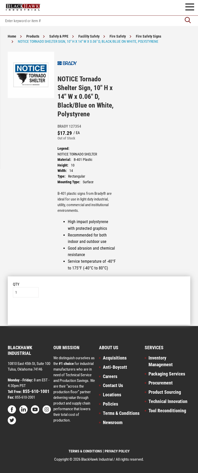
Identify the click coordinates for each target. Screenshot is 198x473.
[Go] (188, 20)
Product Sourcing (164, 392)
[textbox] (99, 21)
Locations (112, 394)
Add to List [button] (99, 313)
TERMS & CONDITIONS (85, 451)
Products (32, 36)
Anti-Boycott (115, 367)
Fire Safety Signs (148, 36)
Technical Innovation (167, 401)
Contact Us (113, 385)
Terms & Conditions (121, 413)
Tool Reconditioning (167, 410)
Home (12, 36)
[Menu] (189, 7)
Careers (110, 376)
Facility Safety (89, 36)
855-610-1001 (36, 391)
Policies (110, 404)
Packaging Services (166, 373)
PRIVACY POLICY (117, 451)
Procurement (160, 383)
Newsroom (112, 422)
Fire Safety (118, 36)
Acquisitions (115, 358)
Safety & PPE (58, 36)
